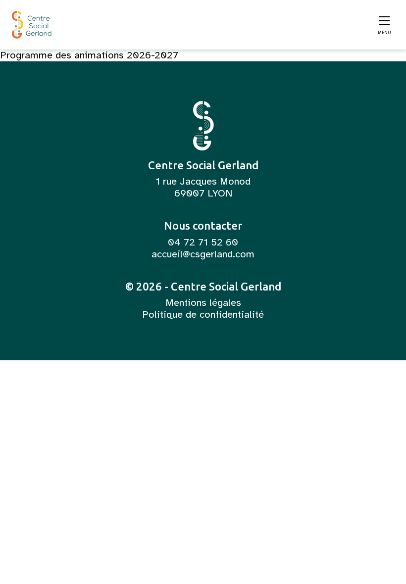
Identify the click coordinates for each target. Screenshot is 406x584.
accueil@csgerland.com (203, 254)
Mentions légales (203, 303)
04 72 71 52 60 (203, 242)
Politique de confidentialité (203, 315)
